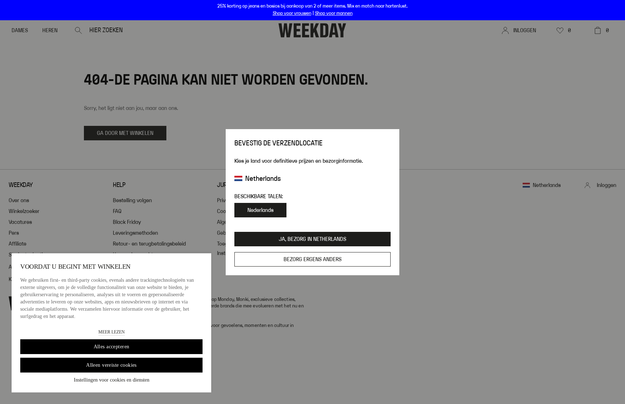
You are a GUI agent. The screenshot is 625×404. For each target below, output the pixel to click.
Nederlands (260, 210)
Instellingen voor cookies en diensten (111, 380)
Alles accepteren (111, 346)
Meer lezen (111, 332)
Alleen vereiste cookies (111, 365)
